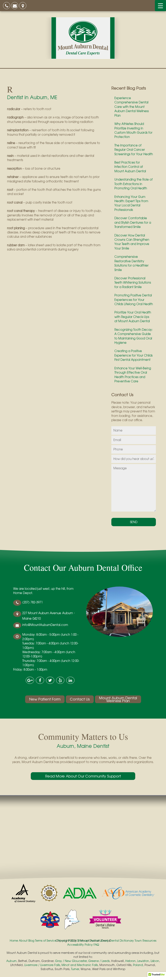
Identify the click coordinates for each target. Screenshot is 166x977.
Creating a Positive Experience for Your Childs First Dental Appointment (133, 355)
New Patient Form (45, 699)
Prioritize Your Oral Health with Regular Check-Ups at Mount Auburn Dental (132, 316)
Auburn (11, 961)
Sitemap (83, 940)
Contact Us (80, 699)
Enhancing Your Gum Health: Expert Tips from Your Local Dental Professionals (131, 203)
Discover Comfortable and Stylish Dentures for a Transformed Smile (132, 222)
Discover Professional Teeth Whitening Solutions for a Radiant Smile (132, 282)
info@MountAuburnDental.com (45, 624)
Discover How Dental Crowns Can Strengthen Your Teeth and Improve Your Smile (131, 241)
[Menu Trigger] (160, 5)
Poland (138, 965)
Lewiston (143, 961)
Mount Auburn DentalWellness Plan (118, 699)
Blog (31, 940)
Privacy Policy (66, 940)
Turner (75, 969)
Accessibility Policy (80, 944)
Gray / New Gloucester (71, 961)
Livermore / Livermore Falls (42, 965)
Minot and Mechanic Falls (80, 965)
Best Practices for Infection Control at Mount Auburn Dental (130, 166)
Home (14, 940)
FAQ (96, 944)
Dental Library (99, 940)
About (23, 940)
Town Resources (145, 940)
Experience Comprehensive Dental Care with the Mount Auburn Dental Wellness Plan (131, 107)
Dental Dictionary (122, 940)
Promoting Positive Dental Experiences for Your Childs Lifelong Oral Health (133, 299)
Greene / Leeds (99, 961)
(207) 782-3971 (32, 602)
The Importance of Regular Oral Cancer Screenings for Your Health (133, 149)
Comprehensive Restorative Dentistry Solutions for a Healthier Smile (131, 263)
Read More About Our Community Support (83, 776)
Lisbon (155, 961)
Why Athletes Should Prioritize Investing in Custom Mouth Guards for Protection (133, 130)
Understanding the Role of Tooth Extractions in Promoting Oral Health (133, 183)
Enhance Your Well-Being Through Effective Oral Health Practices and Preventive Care (132, 374)
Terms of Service (45, 940)
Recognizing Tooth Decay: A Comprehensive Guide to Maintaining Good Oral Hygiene (133, 336)
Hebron (130, 961)
